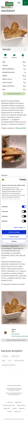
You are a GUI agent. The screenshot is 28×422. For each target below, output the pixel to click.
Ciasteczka (5, 356)
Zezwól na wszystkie (14, 232)
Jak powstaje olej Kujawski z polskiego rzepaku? (14, 389)
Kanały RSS (7, 408)
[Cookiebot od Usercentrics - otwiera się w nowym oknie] (19, 180)
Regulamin (18, 402)
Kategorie (21, 408)
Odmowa (14, 241)
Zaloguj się (17, 411)
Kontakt (9, 411)
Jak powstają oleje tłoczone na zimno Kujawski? (14, 393)
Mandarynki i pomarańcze (8, 365)
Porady (14, 408)
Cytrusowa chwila (19, 360)
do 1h (9, 360)
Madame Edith (21, 128)
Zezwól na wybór (14, 236)
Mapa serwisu (21, 405)
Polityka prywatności (9, 405)
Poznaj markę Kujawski (14, 385)
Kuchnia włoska (15, 356)
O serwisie (10, 402)
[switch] (24, 211)
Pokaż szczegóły (18, 227)
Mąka (3, 360)
